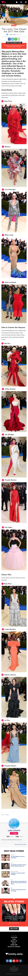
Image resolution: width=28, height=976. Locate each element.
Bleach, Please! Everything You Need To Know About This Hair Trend (18, 883)
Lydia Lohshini (13, 34)
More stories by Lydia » (21, 844)
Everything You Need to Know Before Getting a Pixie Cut (18, 865)
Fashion (14, 937)
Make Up (14, 941)
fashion (14, 25)
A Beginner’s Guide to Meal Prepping (18, 873)
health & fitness (14, 871)
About (14, 966)
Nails (14, 943)
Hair (14, 939)
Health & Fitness (14, 946)
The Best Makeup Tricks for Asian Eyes (18, 857)
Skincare (14, 945)
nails (12, 888)
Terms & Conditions (14, 969)
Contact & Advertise (14, 968)
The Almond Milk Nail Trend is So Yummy (18, 890)
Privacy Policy (14, 971)
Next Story (14, 928)
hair (12, 863)
